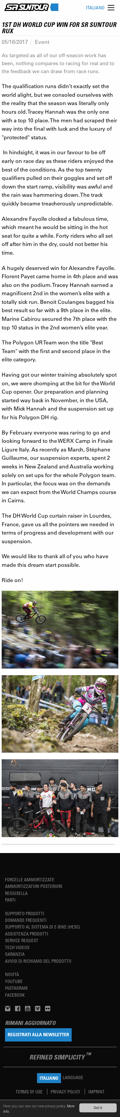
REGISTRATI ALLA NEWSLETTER (38, 1034)
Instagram (16, 988)
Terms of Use (30, 1091)
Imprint (96, 1091)
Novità (12, 974)
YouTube (14, 981)
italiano (95, 7)
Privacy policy (66, 1091)
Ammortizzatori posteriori (33, 886)
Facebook (15, 995)
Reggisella (16, 893)
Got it (98, 1107)
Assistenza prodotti (26, 933)
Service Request (21, 940)
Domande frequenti (26, 920)
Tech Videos (17, 947)
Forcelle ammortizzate (29, 879)
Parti (10, 900)
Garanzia (15, 954)
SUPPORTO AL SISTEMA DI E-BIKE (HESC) (42, 927)
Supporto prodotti (24, 913)
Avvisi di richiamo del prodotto (38, 961)
